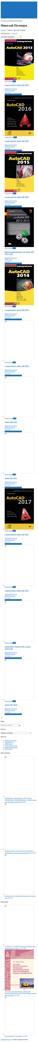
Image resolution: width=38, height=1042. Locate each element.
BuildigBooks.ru (6, 1039)
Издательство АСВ (11, 746)
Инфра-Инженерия (11, 747)
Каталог (7, 17)
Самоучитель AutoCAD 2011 (17, 591)
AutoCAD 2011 (11, 478)
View (14, 81)
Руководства (9, 193)
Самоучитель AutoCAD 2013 (17, 85)
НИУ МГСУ (9, 749)
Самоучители (9, 137)
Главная (3, 30)
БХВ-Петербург (10, 90)
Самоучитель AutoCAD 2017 (17, 535)
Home (3, 21)
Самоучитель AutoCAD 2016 (17, 141)
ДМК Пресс (9, 259)
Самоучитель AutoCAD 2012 (17, 366)
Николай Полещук (11, 89)
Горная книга (9, 742)
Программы (9, 81)
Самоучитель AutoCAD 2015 (17, 197)
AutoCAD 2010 (11, 705)
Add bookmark (13, 2)
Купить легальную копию (13, 94)
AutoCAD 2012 (11, 422)
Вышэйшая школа (11, 740)
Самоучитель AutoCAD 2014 (17, 310)
